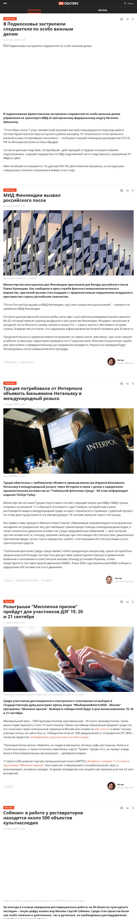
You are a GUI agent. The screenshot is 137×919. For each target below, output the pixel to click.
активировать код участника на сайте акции (59, 737)
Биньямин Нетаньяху (27, 580)
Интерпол (47, 580)
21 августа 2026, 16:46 (14, 622)
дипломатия (27, 362)
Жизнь (102, 10)
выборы (9, 786)
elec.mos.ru (102, 729)
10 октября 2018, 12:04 (14, 39)
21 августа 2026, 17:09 (14, 404)
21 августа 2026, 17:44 (14, 206)
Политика (34, 10)
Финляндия (11, 362)
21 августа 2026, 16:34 (14, 828)
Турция (8, 580)
